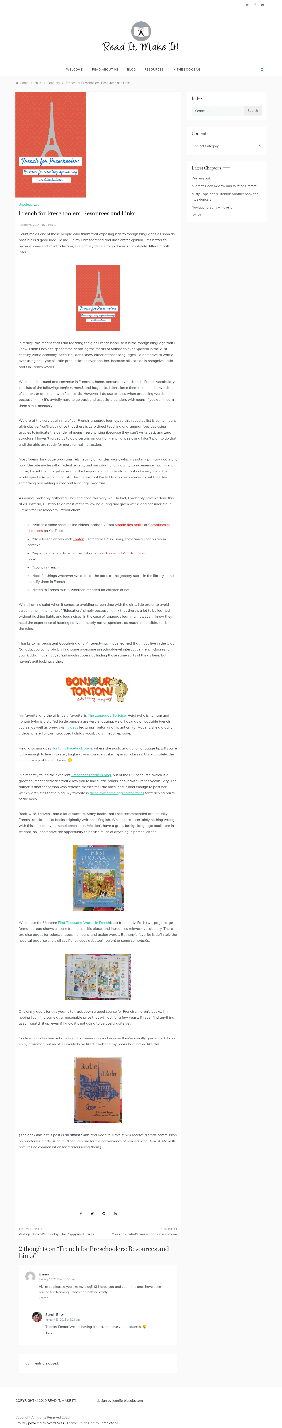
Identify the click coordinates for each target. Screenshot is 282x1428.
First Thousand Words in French (123, 553)
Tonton (78, 539)
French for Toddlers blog (91, 775)
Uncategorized (29, 205)
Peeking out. (201, 178)
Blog (131, 69)
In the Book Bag (186, 69)
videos (72, 727)
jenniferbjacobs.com (127, 1400)
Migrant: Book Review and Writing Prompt (224, 186)
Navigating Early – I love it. (212, 207)
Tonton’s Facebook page (72, 748)
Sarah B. (51, 224)
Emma (44, 1274)
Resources (154, 69)
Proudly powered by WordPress (40, 1423)
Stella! (196, 215)
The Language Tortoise (107, 715)
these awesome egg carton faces (117, 793)
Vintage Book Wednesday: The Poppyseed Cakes (56, 1234)
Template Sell (110, 1423)
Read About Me (105, 69)
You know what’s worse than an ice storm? (144, 1234)
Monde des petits (129, 524)
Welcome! (74, 69)
